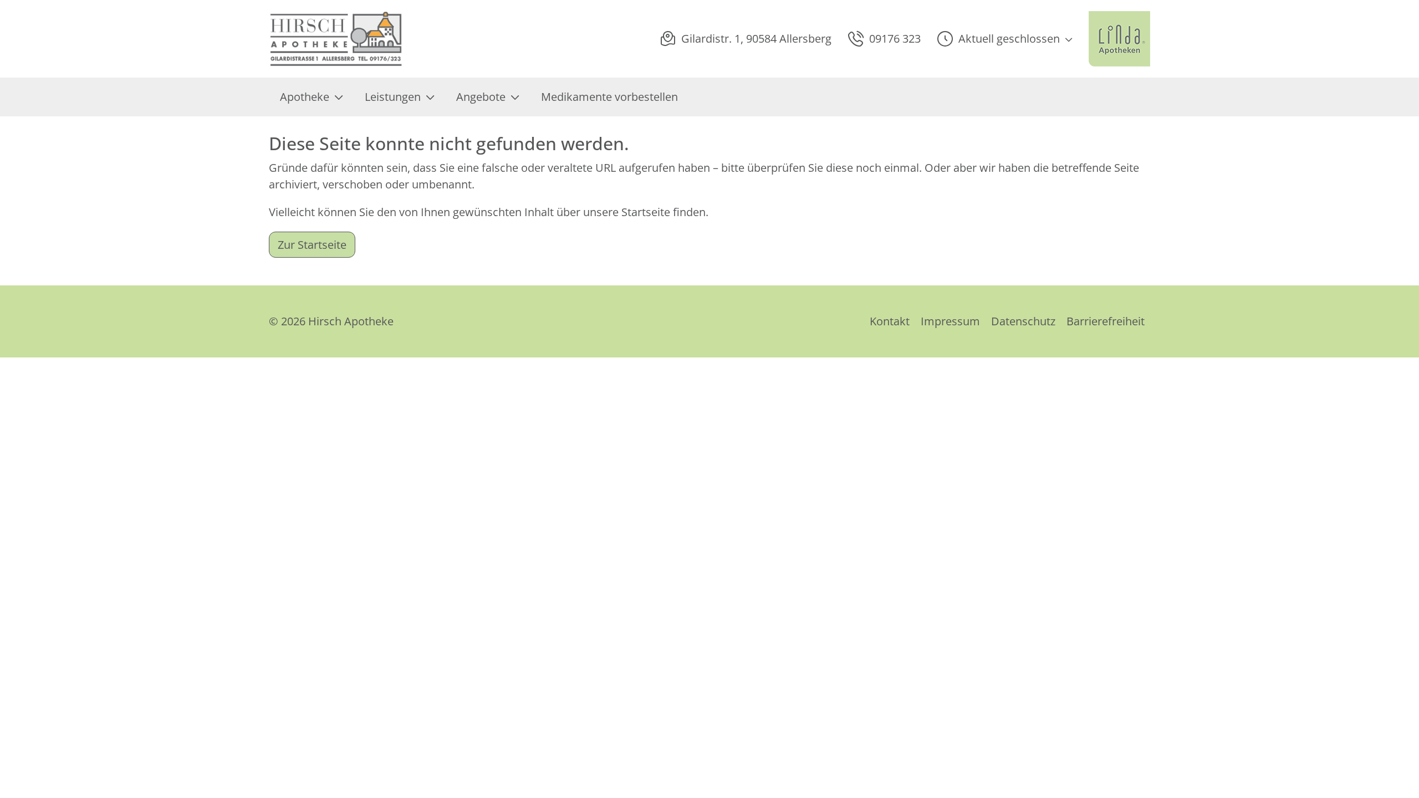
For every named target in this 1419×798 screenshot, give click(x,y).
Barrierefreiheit (1105, 321)
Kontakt (890, 321)
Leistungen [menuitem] (393, 96)
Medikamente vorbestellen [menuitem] (609, 96)
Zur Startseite (312, 244)
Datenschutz (1023, 321)
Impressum (950, 321)
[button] (1004, 38)
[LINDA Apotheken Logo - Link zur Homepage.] (1119, 38)
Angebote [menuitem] (481, 96)
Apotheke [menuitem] (304, 96)
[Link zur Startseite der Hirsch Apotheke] (336, 38)
